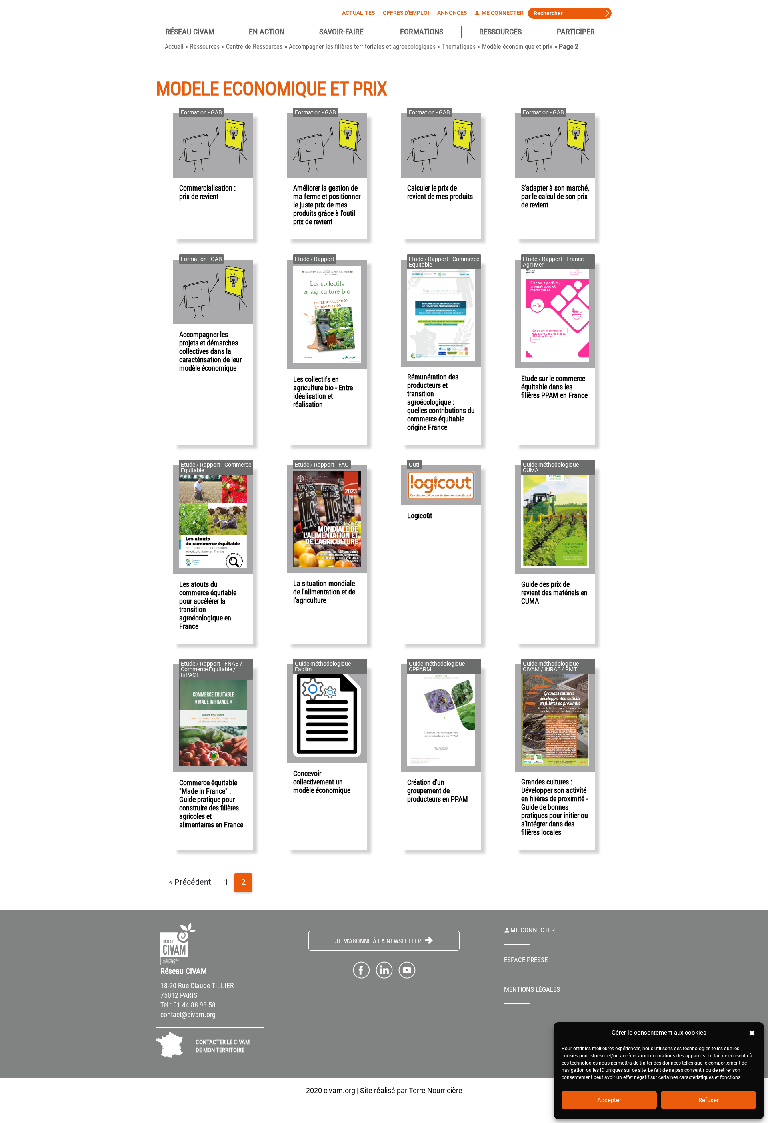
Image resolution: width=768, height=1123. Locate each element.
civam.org (339, 1090)
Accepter (609, 1100)
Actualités (358, 13)
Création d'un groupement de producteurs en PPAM (437, 790)
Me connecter (502, 13)
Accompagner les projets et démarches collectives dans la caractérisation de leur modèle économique (210, 351)
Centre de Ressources (254, 46)
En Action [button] (266, 31)
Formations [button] (421, 31)
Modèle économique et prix (517, 46)
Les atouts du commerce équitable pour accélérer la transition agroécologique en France (207, 605)
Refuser (708, 1100)
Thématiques (459, 46)
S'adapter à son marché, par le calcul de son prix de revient (555, 196)
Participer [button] (576, 31)
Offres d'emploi (406, 13)
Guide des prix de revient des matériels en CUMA (554, 592)
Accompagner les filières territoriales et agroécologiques (362, 46)
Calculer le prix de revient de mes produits (440, 192)
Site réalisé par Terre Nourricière (411, 1090)
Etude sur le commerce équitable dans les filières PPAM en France (554, 386)
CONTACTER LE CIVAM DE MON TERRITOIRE (223, 1046)
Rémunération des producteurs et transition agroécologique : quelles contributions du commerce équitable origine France (441, 402)
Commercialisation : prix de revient (207, 192)
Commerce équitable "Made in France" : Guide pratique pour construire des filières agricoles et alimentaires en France (211, 803)
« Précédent (190, 882)
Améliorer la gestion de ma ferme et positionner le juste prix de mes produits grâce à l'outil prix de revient (326, 205)
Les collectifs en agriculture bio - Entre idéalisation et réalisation (323, 392)
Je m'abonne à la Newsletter (379, 941)
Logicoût (419, 515)
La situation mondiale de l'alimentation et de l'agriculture (324, 591)
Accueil (174, 46)
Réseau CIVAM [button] (190, 31)
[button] (752, 1033)
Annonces (452, 13)
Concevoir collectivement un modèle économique (321, 781)
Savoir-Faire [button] (341, 31)
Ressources (500, 31)
